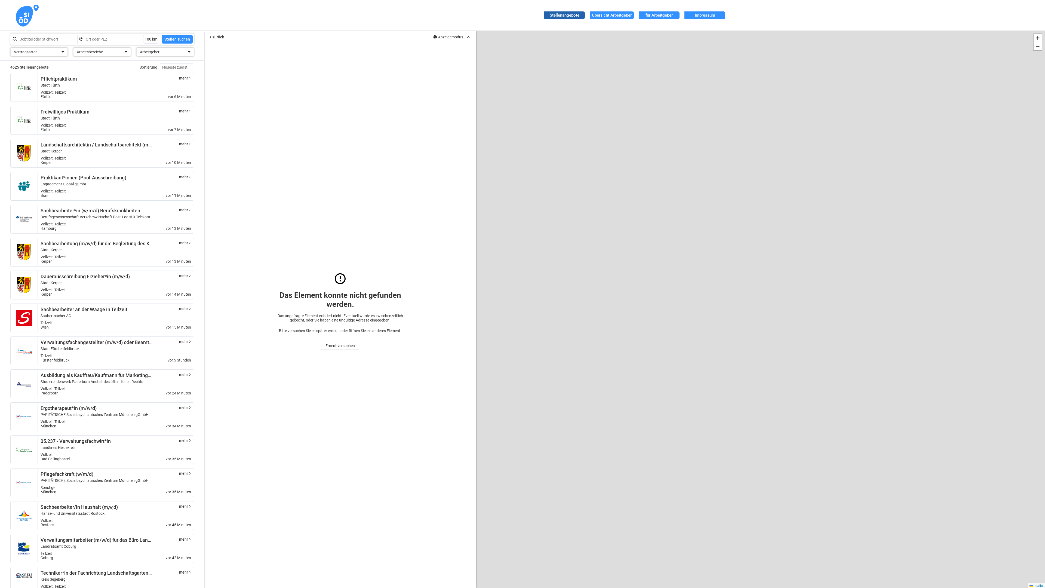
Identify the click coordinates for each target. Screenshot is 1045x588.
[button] (1038, 38)
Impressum (705, 15)
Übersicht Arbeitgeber (612, 15)
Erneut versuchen (340, 346)
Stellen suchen (177, 39)
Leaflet (1038, 585)
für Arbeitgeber (659, 15)
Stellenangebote (564, 15)
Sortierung (148, 67)
